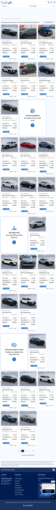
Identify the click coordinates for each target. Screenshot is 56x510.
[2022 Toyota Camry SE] (28, 144)
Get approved (18, 487)
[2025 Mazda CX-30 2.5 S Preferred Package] (9, 261)
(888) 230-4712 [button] (7, 483)
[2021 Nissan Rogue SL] (28, 418)
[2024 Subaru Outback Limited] (9, 69)
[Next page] (36, 451)
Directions (17, 481)
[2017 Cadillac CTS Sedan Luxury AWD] (46, 32)
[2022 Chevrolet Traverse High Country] (9, 184)
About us (17, 483)
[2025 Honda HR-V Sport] (37, 341)
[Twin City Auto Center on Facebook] (53, 470)
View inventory (18, 478)
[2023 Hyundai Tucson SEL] (9, 144)
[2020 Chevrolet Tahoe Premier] (46, 69)
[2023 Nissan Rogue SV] (37, 224)
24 (33, 451)
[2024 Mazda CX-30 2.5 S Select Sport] (46, 184)
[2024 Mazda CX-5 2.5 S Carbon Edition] (46, 144)
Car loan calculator (19, 490)
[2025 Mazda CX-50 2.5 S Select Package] (9, 418)
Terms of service (19, 494)
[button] (48, 2)
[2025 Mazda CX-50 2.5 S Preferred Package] (46, 261)
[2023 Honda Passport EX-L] (28, 32)
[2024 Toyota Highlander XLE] (28, 261)
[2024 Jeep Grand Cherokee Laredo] (28, 184)
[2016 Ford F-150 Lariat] (28, 69)
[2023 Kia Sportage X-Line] (28, 378)
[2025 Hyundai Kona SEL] (28, 301)
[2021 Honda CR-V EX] (9, 301)
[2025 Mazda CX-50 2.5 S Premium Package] (9, 32)
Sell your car (18, 485)
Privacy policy (18, 492)
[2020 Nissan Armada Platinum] (46, 378)
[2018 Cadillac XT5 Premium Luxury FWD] (9, 107)
